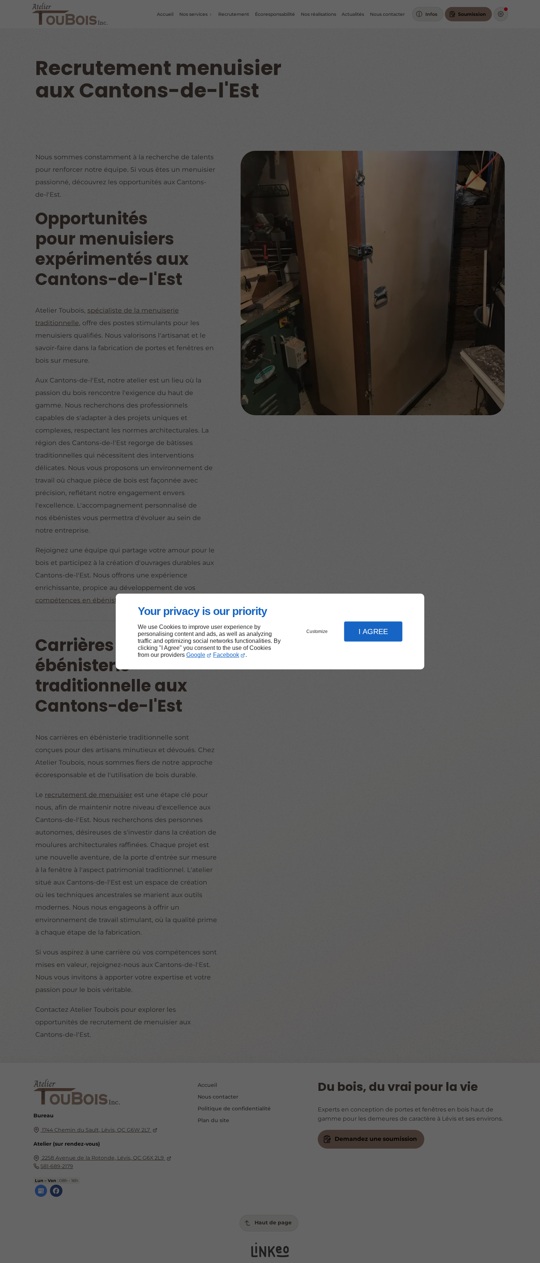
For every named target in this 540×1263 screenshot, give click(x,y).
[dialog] (270, 632)
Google (195, 655)
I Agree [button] (373, 631)
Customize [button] (317, 631)
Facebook (226, 655)
